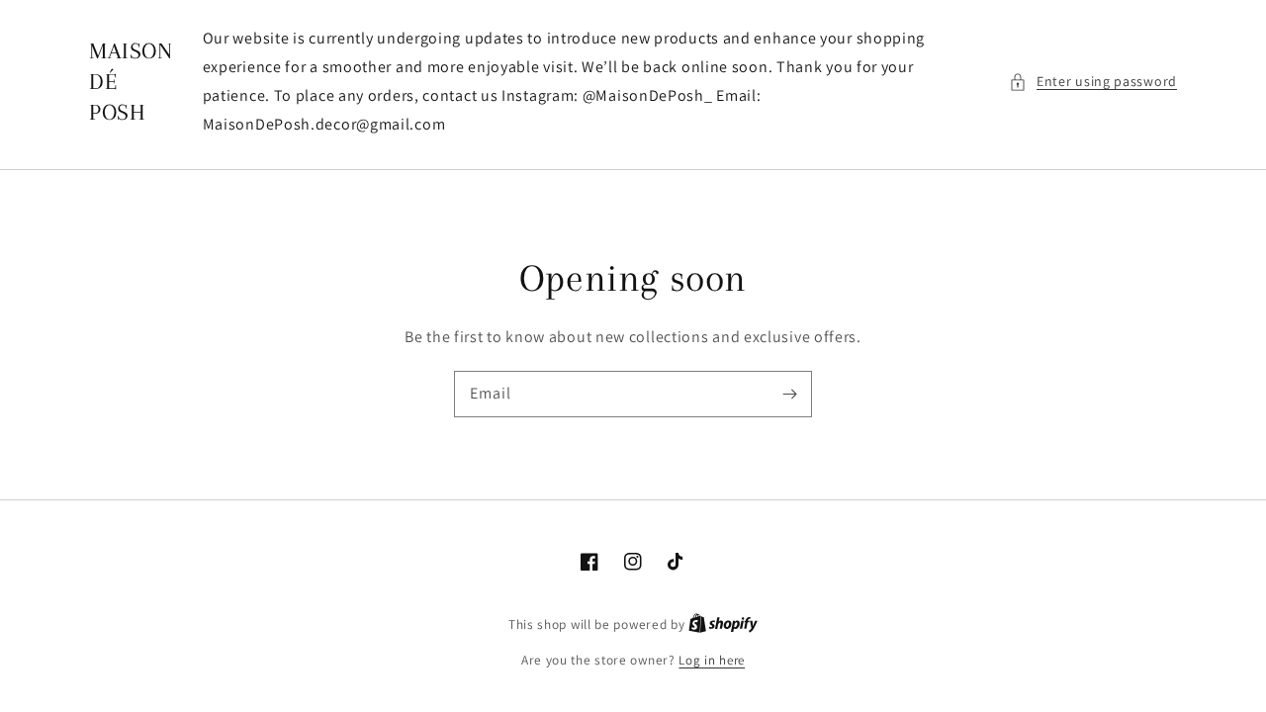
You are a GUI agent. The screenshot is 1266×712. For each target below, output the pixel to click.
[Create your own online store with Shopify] (723, 624)
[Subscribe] (789, 393)
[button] (1093, 81)
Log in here (711, 660)
